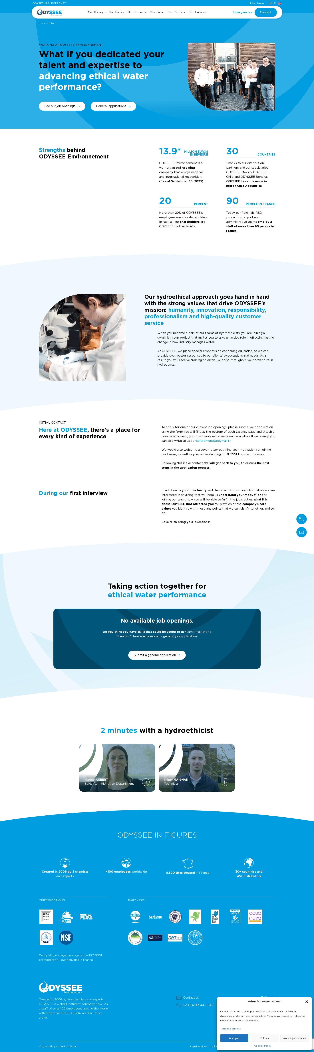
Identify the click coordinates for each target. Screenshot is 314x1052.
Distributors (196, 12)
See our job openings (59, 106)
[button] (307, 1001)
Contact (265, 12)
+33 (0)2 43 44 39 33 (197, 1005)
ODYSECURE (41, 3)
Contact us (191, 997)
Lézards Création (66, 1046)
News (260, 3)
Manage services (231, 1029)
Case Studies (176, 12)
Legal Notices (198, 1046)
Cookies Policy (262, 1046)
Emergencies (242, 12)
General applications (111, 106)
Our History (96, 12)
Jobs (252, 3)
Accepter (234, 1038)
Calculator (157, 12)
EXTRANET (58, 3)
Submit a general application (155, 655)
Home (42, 23)
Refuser (264, 1038)
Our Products (137, 12)
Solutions (115, 12)
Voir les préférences (294, 1038)
